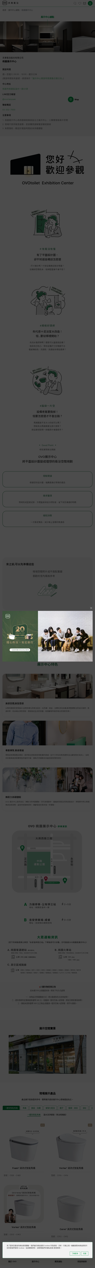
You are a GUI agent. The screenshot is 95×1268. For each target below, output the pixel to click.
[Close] (91, 608)
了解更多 (75, 1253)
